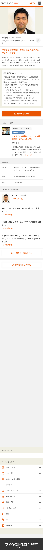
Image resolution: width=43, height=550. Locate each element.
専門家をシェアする (23, 265)
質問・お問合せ (23, 113)
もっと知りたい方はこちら (21, 253)
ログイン (32, 3)
